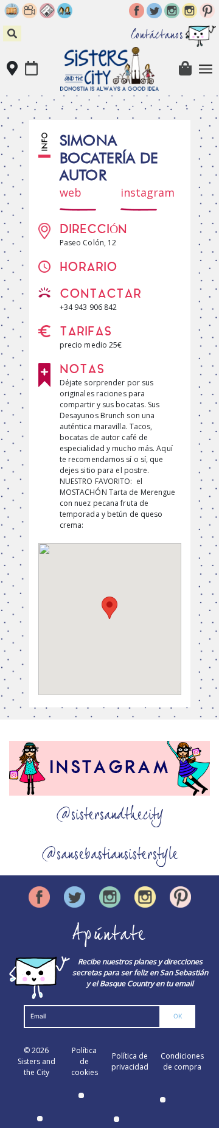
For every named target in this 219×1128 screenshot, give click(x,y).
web (71, 192)
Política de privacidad (129, 1061)
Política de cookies (84, 1061)
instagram (147, 192)
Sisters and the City (36, 1066)
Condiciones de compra (182, 1061)
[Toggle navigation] (206, 69)
